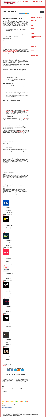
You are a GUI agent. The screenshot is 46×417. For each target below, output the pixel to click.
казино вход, (19, 151)
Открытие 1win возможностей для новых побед (8, 378)
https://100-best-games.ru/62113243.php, (10, 51)
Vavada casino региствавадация (36, 17)
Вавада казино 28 (34, 43)
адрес (10, 59)
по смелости (15, 151)
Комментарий (4, 391)
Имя (3, 388)
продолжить (25, 118)
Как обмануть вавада (34, 55)
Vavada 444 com (33, 46)
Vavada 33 (32, 33)
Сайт (21, 388)
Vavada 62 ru (33, 25)
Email (12, 388)
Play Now (4, 215)
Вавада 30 (32, 28)
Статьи (9, 6)
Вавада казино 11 (34, 20)
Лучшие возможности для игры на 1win (21, 378)
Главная (5, 6)
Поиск (32, 10)
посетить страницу (20, 131)
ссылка (25, 151)
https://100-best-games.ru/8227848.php (11, 50)
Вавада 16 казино (34, 52)
